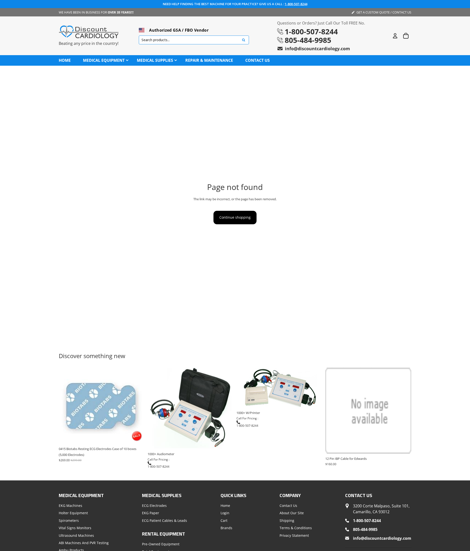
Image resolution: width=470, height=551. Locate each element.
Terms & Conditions (296, 528)
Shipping (287, 520)
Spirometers (69, 520)
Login (225, 513)
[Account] (395, 35)
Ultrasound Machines (76, 535)
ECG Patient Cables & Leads (164, 520)
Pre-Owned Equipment (160, 544)
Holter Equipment (73, 513)
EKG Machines (70, 505)
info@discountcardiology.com (317, 48)
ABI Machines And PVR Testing (84, 542)
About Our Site (292, 513)
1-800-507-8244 (296, 4)
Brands (226, 528)
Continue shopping (235, 217)
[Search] (244, 40)
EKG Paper (150, 513)
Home (225, 505)
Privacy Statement (294, 535)
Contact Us (288, 505)
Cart (224, 520)
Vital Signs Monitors (75, 528)
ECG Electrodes (154, 505)
